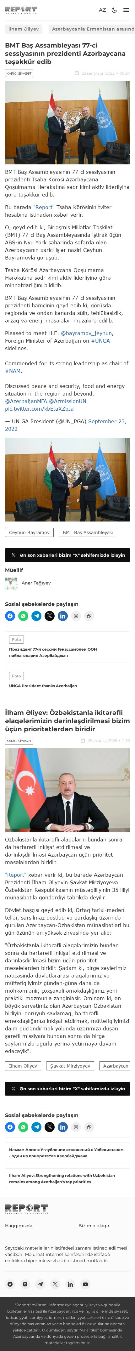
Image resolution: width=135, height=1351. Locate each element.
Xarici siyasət (19, 73)
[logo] (21, 10)
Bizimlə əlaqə (93, 1225)
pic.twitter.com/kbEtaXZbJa (39, 409)
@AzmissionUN (67, 401)
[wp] (23, 616)
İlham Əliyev (23, 29)
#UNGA (100, 341)
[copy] (89, 616)
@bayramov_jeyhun (86, 333)
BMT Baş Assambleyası (88, 532)
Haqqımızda (18, 1225)
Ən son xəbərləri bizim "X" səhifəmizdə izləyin (72, 555)
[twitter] (50, 616)
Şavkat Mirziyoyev (70, 1066)
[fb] (10, 616)
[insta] (25, 1284)
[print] (76, 616)
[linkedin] (63, 616)
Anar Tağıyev (36, 583)
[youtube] (85, 1284)
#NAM (12, 371)
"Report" (44, 207)
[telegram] (36, 616)
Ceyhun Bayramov (29, 532)
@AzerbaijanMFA (26, 401)
